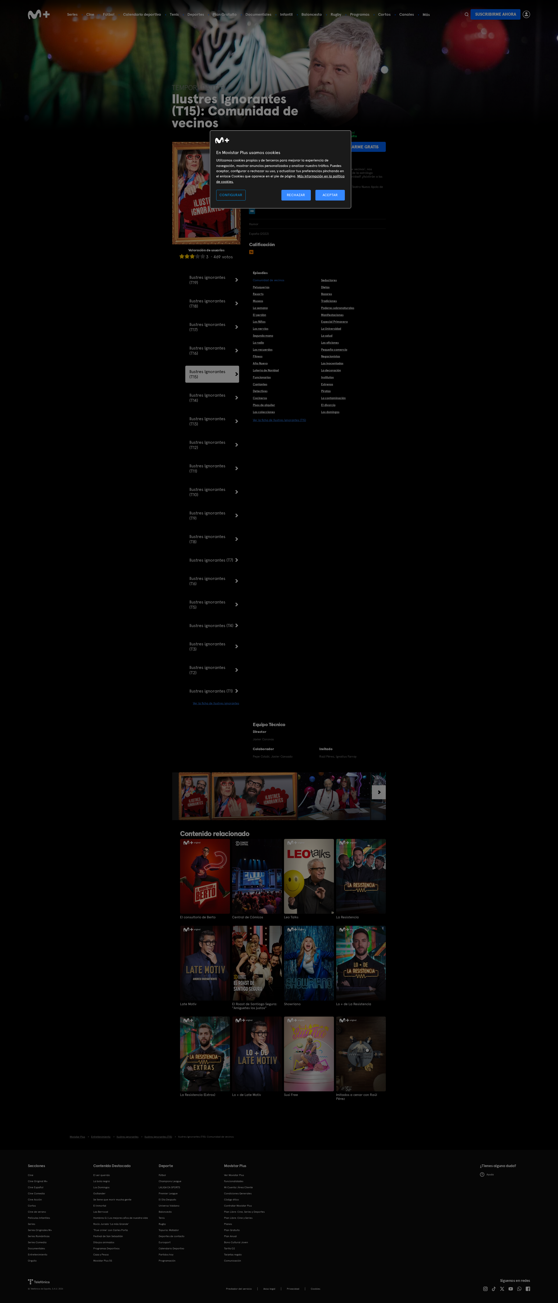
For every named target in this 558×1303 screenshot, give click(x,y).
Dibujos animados (103, 1242)
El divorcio (328, 405)
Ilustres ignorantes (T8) (207, 539)
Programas (359, 14)
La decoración (331, 370)
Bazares (326, 294)
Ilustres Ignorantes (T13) (207, 421)
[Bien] (197, 256)
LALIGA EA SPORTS (169, 1187)
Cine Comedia (36, 1193)
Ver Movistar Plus (234, 1175)
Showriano (292, 1004)
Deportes (195, 14)
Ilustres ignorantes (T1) (211, 691)
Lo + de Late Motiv (246, 1095)
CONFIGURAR (230, 195)
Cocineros (260, 398)
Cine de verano (37, 1211)
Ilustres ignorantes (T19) (207, 280)
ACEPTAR (330, 195)
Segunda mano (263, 335)
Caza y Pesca (101, 1254)
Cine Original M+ (38, 1181)
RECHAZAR (296, 195)
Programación (167, 1260)
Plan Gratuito (225, 14)
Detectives (260, 391)
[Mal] (187, 256)
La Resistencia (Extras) (197, 1095)
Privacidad (293, 1288)
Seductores (329, 280)
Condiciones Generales (238, 1193)
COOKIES (315, 1288)
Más (426, 14)
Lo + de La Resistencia (353, 1004)
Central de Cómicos (247, 917)
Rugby (336, 14)
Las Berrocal (100, 1211)
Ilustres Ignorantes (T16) (207, 350)
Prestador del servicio (239, 1288)
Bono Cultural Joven (236, 1242)
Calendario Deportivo (171, 1248)
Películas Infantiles (39, 1217)
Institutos (327, 377)
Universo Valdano (169, 1205)
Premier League (168, 1193)
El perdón (259, 315)
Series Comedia (37, 1242)
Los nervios (260, 328)
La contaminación (333, 398)
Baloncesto (311, 14)
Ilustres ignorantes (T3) (207, 646)
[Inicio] (39, 14)
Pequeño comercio (334, 349)
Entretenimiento (37, 1254)
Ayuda (490, 1174)
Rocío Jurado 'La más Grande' (111, 1224)
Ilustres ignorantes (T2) (207, 670)
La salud (326, 335)
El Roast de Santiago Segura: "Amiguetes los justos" (254, 1006)
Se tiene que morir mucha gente (112, 1199)
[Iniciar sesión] (526, 14)
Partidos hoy (166, 1254)
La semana (260, 308)
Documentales (258, 14)
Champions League (170, 1181)
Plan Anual (230, 1236)
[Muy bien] (202, 256)
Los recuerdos (262, 349)
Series (72, 14)
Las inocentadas (332, 363)
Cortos (384, 14)
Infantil (286, 14)
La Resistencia (347, 917)
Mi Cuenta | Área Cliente (238, 1187)
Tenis (174, 14)
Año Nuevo (260, 363)
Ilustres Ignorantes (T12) (207, 445)
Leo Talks (291, 917)
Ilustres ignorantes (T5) (207, 604)
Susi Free (291, 1095)
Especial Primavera (334, 321)
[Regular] (192, 256)
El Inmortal (99, 1205)
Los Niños (259, 321)
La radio (258, 342)
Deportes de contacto (171, 1236)
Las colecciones (264, 412)
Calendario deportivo (142, 14)
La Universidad (331, 328)
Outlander (99, 1193)
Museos (258, 301)
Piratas (326, 391)
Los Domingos (101, 1187)
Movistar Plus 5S (102, 1260)
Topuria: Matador (169, 1230)
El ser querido (101, 1175)
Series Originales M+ (40, 1230)
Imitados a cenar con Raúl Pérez (356, 1097)
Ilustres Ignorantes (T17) (207, 327)
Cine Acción (35, 1199)
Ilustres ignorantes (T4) (211, 625)
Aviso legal (269, 1288)
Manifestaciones (332, 315)
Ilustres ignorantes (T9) (207, 515)
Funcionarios (262, 377)
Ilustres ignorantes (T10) (207, 492)
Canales (406, 14)
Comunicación (232, 1260)
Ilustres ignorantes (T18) (207, 303)
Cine (90, 14)
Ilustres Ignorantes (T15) (207, 374)
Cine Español (35, 1187)
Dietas (325, 287)
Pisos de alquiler (264, 405)
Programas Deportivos (106, 1248)
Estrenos (327, 384)
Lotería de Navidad (266, 370)
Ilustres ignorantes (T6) (207, 581)
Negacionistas (330, 356)
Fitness (257, 356)
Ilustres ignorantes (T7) (211, 560)
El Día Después (167, 1199)
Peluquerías (261, 287)
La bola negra (101, 1181)
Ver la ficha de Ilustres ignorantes (216, 703)
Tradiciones (329, 301)
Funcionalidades (233, 1181)
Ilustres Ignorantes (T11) (207, 468)
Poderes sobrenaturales (337, 308)
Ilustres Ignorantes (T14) (207, 398)
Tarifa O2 (229, 1248)
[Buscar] (466, 14)
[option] (195, 796)
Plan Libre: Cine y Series (238, 1217)
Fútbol (108, 14)
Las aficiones (330, 342)
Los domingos (330, 412)
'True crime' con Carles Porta (110, 1230)
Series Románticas (38, 1236)
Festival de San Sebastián (108, 1236)
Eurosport (164, 1242)
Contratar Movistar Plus (238, 1205)
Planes (228, 1224)
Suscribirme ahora (495, 14)
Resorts (258, 294)
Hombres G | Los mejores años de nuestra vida (120, 1217)
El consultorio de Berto (198, 917)
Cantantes (260, 384)
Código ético (231, 1199)
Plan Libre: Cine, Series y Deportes (244, 1211)
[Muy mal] (181, 256)
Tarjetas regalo (233, 1254)
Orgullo (32, 1260)
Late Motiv (188, 1004)
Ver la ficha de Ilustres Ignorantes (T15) (279, 420)
